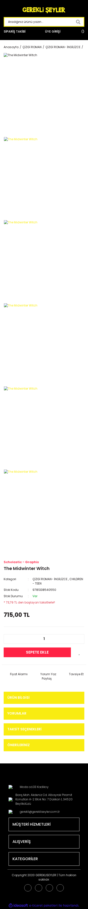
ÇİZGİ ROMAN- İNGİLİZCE (50, 579)
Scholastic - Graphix (21, 562)
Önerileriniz (18, 745)
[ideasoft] (18, 905)
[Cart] (82, 31)
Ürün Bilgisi (18, 697)
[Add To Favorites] (79, 652)
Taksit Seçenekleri (24, 729)
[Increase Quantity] (78, 639)
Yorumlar (16, 713)
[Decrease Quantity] (10, 639)
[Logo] (44, 10)
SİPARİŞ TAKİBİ (14, 31)
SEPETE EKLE (37, 652)
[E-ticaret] (43, 905)
